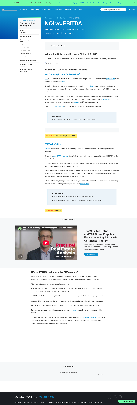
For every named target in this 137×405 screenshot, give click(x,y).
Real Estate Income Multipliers (26, 70)
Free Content (78, 9)
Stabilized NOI (25, 50)
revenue (73, 310)
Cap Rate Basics (25, 36)
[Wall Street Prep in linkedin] (109, 397)
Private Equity (73, 3)
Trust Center (98, 402)
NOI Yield (24, 56)
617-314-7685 (46, 397)
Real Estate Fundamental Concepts (28, 31)
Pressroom (83, 402)
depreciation (107, 99)
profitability (110, 79)
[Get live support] (126, 401)
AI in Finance (60, 3)
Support (68, 402)
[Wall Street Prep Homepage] (10, 10)
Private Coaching (47, 9)
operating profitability (89, 317)
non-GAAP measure (60, 156)
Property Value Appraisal (28, 60)
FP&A (82, 3)
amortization (84, 184)
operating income (57, 106)
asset (64, 82)
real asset (91, 86)
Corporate (58, 9)
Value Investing (115, 3)
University (68, 9)
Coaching (35, 402)
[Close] (134, 399)
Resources (48, 18)
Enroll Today (91, 254)
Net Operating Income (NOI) (27, 40)
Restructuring (103, 3)
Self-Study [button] (23, 9)
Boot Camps (35, 9)
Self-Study (18, 402)
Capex (76, 102)
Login (133, 9)
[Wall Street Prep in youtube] (120, 397)
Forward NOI (25, 48)
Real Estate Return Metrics (26, 65)
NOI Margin (24, 45)
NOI (46, 79)
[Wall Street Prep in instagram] (114, 397)
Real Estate (91, 3)
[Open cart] (129, 9)
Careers (90, 402)
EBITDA (47, 149)
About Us (75, 402)
